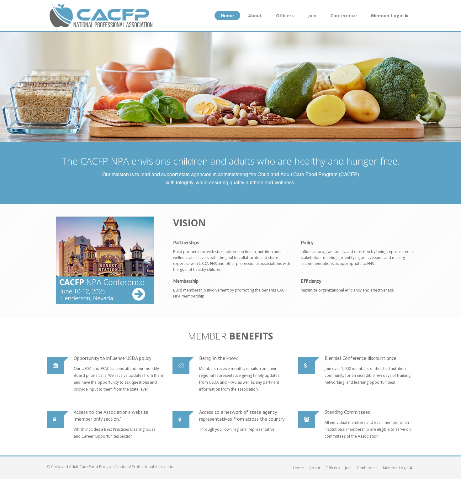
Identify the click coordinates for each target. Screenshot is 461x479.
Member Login (388, 15)
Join (312, 15)
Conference (344, 15)
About (255, 15)
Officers (285, 15)
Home (227, 15)
